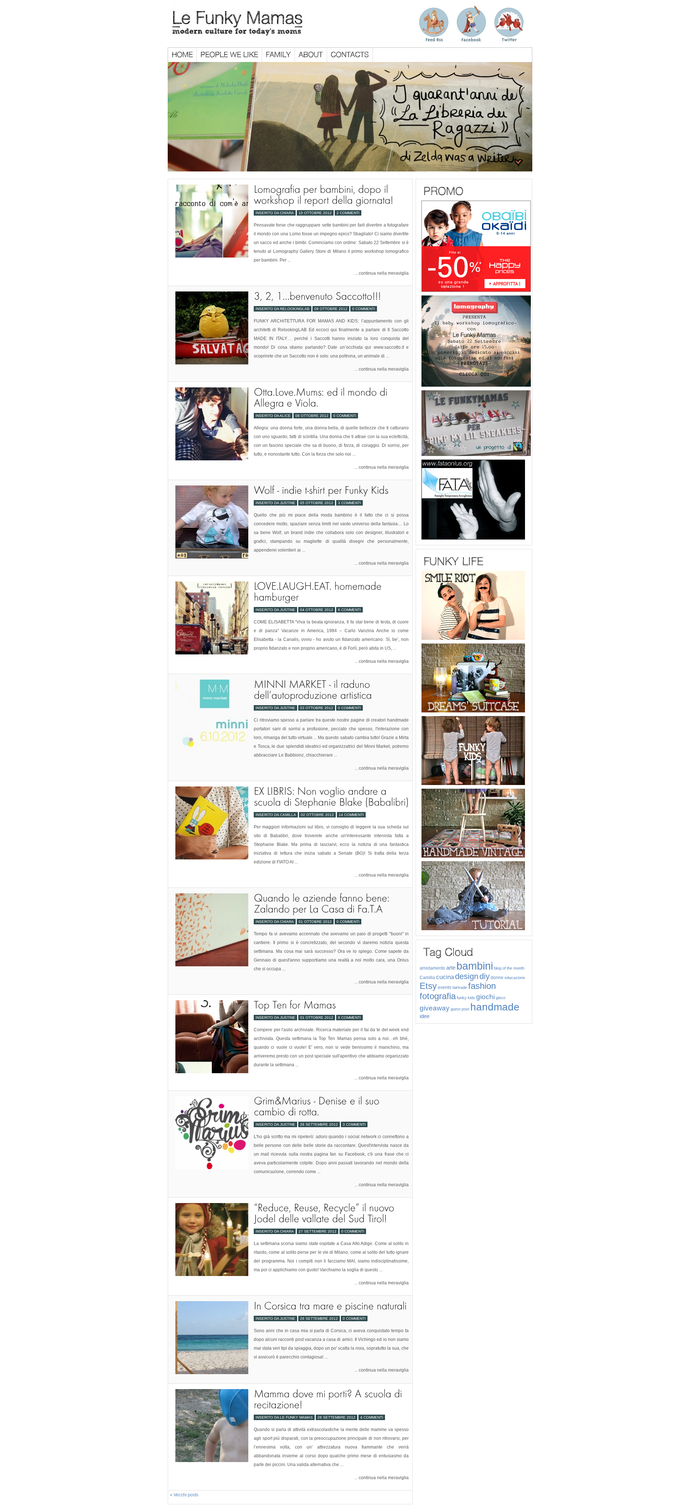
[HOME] (182, 55)
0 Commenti (363, 309)
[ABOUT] (311, 55)
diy (484, 976)
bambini (474, 966)
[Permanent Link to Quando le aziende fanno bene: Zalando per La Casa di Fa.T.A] (323, 903)
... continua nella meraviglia (381, 273)
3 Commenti (349, 503)
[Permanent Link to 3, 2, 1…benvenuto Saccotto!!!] (317, 296)
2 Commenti (348, 213)
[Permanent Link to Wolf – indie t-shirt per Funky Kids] (321, 490)
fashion (482, 986)
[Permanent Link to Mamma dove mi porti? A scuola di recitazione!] (329, 1399)
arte (450, 967)
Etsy (428, 986)
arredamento (432, 968)
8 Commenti (349, 1018)
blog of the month (509, 968)
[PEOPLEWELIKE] (229, 55)
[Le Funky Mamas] (251, 22)
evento (444, 987)
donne (497, 977)
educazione (515, 977)
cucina (445, 977)
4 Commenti (371, 1417)
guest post (460, 1009)
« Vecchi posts (184, 1494)
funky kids (466, 997)
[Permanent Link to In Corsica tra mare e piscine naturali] (330, 1306)
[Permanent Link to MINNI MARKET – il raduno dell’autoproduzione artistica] (313, 689)
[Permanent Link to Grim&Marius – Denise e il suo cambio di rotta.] (318, 1106)
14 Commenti (351, 815)
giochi (485, 997)
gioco (500, 997)
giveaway (435, 1008)
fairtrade (459, 987)
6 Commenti (349, 610)
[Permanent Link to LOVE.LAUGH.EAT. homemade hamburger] (319, 591)
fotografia (438, 996)
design (466, 976)
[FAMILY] (278, 55)
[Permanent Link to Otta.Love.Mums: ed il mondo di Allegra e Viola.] (322, 397)
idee (424, 1016)
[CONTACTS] (350, 55)
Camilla (427, 977)
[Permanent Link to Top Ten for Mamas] (295, 1005)
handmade (495, 1007)
